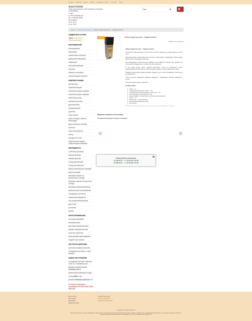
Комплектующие (75, 87)
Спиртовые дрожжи (76, 152)
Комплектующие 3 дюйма (78, 94)
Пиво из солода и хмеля (106, 300)
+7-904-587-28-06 (77, 18)
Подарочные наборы (76, 240)
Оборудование (74, 48)
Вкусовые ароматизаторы (78, 226)
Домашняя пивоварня (77, 59)
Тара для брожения (75, 66)
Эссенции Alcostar (76, 219)
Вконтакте (71, 301)
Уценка (92, 2)
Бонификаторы (74, 223)
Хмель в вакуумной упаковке (79, 169)
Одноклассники (73, 303)
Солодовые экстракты (77, 194)
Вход (120, 2)
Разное (71, 211)
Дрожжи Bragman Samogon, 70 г (80, 280)
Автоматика (73, 84)
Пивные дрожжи (74, 158)
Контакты (114, 2)
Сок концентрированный (78, 201)
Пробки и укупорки (75, 73)
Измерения (72, 62)
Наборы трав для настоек (78, 229)
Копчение (72, 208)
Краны (70, 134)
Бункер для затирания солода (80, 273)
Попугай (71, 128)
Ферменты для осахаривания (79, 190)
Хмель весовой (74, 172)
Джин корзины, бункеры (77, 124)
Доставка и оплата (102, 2)
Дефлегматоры (74, 105)
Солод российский (76, 165)
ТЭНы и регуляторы (75, 131)
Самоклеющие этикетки (78, 76)
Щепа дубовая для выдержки (79, 236)
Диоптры (71, 112)
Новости (78, 2)
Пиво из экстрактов (104, 298)
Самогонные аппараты (77, 55)
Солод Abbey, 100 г (75, 276)
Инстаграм (72, 298)
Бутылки (71, 69)
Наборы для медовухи (77, 197)
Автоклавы (72, 52)
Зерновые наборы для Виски (79, 187)
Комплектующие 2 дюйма (78, 91)
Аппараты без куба (75, 101)
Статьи (85, 2)
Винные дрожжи (74, 155)
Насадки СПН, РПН (75, 138)
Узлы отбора (73, 115)
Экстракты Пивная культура (79, 248)
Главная (70, 2)
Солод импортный (75, 162)
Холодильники (74, 108)
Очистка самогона (75, 233)
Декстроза (72, 204)
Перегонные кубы (75, 98)
